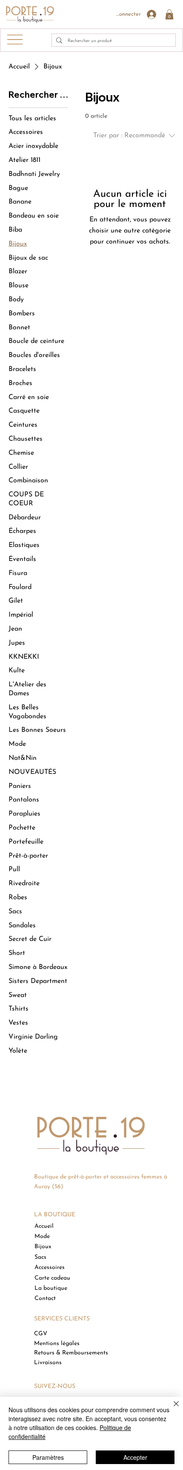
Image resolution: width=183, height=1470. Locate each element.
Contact (45, 1298)
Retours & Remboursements (71, 1353)
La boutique (50, 1288)
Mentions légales (57, 1343)
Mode (42, 1236)
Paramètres (48, 1457)
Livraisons (48, 1363)
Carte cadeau (52, 1278)
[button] (169, 14)
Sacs (40, 1257)
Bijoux (42, 1246)
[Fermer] (171, 1409)
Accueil (44, 1226)
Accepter (135, 1457)
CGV (40, 1334)
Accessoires (49, 1267)
